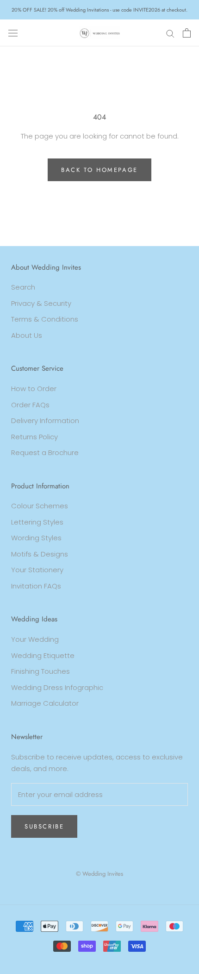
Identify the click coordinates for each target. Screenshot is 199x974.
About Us (26, 335)
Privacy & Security (41, 303)
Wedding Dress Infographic (57, 687)
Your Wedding (35, 639)
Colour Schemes (39, 506)
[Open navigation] (13, 33)
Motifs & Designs (39, 554)
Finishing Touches (40, 671)
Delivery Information (45, 420)
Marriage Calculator (45, 703)
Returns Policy (34, 437)
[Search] (170, 33)
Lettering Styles (37, 522)
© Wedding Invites (99, 873)
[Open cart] (187, 33)
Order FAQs (30, 405)
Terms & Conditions (44, 319)
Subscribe (44, 826)
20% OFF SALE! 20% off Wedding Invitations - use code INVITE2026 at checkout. (99, 9)
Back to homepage (99, 169)
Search (23, 287)
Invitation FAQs (36, 586)
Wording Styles (36, 538)
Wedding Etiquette (43, 655)
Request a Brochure (45, 452)
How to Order (33, 388)
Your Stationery (37, 570)
